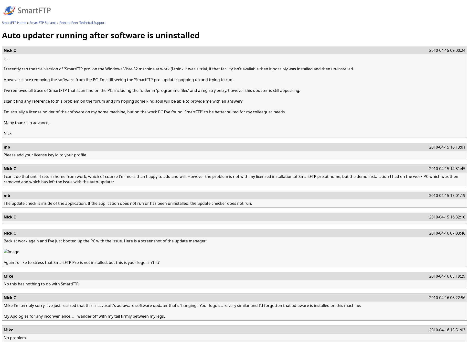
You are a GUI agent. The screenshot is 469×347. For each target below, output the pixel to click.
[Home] (27, 18)
